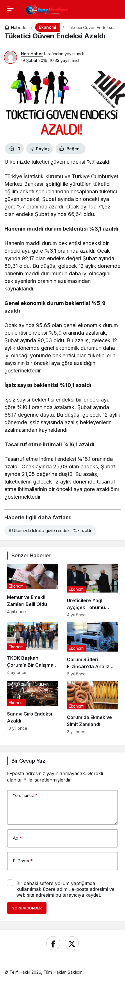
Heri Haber (32, 53)
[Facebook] (53, 943)
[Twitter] (72, 943)
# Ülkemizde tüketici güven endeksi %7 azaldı (50, 530)
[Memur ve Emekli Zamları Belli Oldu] (32, 590)
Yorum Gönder (27, 908)
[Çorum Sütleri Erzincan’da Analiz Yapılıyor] (92, 649)
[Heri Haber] (47, 9)
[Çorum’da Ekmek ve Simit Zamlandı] (92, 707)
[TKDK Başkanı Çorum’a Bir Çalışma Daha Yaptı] (32, 649)
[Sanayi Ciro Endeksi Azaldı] (32, 707)
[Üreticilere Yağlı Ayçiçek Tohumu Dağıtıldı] (92, 590)
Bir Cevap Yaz (28, 761)
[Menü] (10, 9)
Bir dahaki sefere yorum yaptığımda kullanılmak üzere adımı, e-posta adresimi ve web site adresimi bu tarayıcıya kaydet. (65, 889)
